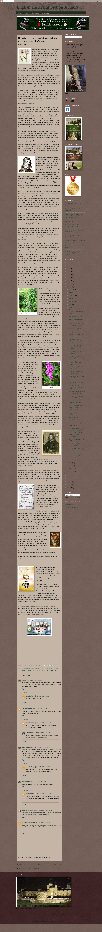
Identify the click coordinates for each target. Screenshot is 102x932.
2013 (69, 482)
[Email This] (47, 665)
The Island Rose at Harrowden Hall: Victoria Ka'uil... (77, 341)
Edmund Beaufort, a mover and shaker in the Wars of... (77, 378)
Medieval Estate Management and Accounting (74, 419)
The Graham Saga (50, 610)
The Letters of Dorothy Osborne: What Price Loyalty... (75, 347)
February (72, 469)
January (71, 472)
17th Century (27, 668)
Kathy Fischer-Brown (28, 747)
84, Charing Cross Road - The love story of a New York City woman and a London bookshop (75, 216)
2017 (69, 284)
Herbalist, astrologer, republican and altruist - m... (76, 334)
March (71, 466)
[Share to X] (50, 665)
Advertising (45, 13)
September (72, 298)
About (27, 13)
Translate (78, 497)
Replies (26, 693)
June (70, 307)
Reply (23, 689)
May (70, 460)
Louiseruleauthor (27, 708)
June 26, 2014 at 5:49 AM (42, 822)
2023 (69, 268)
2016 (69, 287)
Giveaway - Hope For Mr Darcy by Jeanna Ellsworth (76, 434)
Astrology (43, 668)
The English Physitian (52, 670)
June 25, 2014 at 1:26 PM (43, 722)
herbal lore (50, 668)
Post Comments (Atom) (32, 868)
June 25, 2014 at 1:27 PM (43, 793)
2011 (69, 488)
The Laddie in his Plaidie (76, 456)
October (71, 295)
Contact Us (35, 13)
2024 (69, 265)
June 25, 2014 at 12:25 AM (34, 680)
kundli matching (26, 831)
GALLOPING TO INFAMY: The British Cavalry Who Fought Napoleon (73, 253)
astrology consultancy (28, 822)
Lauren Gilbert (30, 732)
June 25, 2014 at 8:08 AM (40, 708)
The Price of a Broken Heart (77, 410)
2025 (69, 262)
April (70, 463)
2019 (69, 277)
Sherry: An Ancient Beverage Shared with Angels (76, 311)
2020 (69, 274)
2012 (69, 484)
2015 (69, 475)
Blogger (66, 921)
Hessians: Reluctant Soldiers (77, 382)
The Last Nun (69, 221)
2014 (69, 478)
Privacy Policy (69, 504)
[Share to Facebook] (51, 665)
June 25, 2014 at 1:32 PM (45, 810)
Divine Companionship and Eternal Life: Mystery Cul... (76, 362)
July (70, 304)
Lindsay (24, 680)
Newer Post (21, 864)
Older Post (58, 864)
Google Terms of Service (72, 507)
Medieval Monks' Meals (75, 316)
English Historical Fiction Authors (47, 7)
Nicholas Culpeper (31, 670)
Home (20, 13)
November (72, 292)
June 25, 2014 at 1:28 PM (43, 767)
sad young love (41, 670)
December (72, 289)
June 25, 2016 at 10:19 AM (42, 732)
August (71, 301)
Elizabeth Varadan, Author (29, 810)
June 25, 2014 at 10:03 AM (42, 747)
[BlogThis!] (49, 665)
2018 (69, 281)
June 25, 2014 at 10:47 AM (38, 781)
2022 (69, 271)
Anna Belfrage (35, 668)
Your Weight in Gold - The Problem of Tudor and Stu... (76, 387)
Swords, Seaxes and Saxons (76, 453)
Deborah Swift (26, 781)
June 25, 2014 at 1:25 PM (43, 696)
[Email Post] (44, 665)
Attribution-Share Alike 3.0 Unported (69, 917)
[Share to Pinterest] (53, 665)
